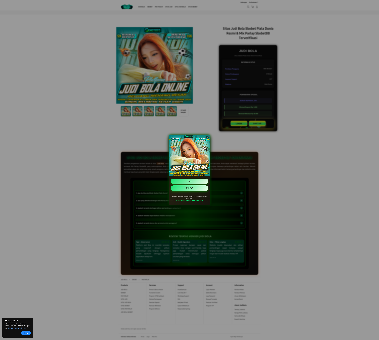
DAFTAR (189, 188)
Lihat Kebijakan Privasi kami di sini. (17, 328)
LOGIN (189, 181)
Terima (26, 333)
